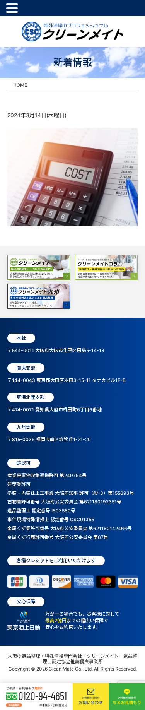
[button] (13, 8)
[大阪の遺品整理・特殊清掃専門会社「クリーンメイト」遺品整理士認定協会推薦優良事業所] (72, 31)
